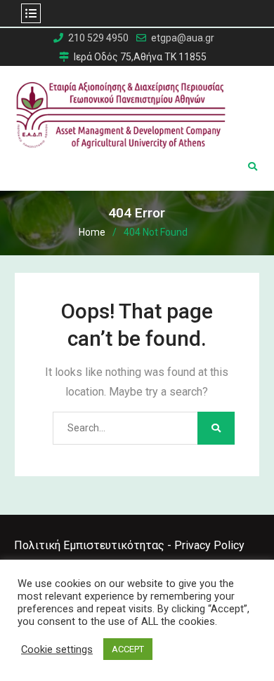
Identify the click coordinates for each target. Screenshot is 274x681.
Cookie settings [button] (57, 649)
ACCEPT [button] (128, 649)
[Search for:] (137, 427)
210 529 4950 (98, 38)
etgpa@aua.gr (182, 38)
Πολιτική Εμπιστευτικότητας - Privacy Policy (129, 545)
